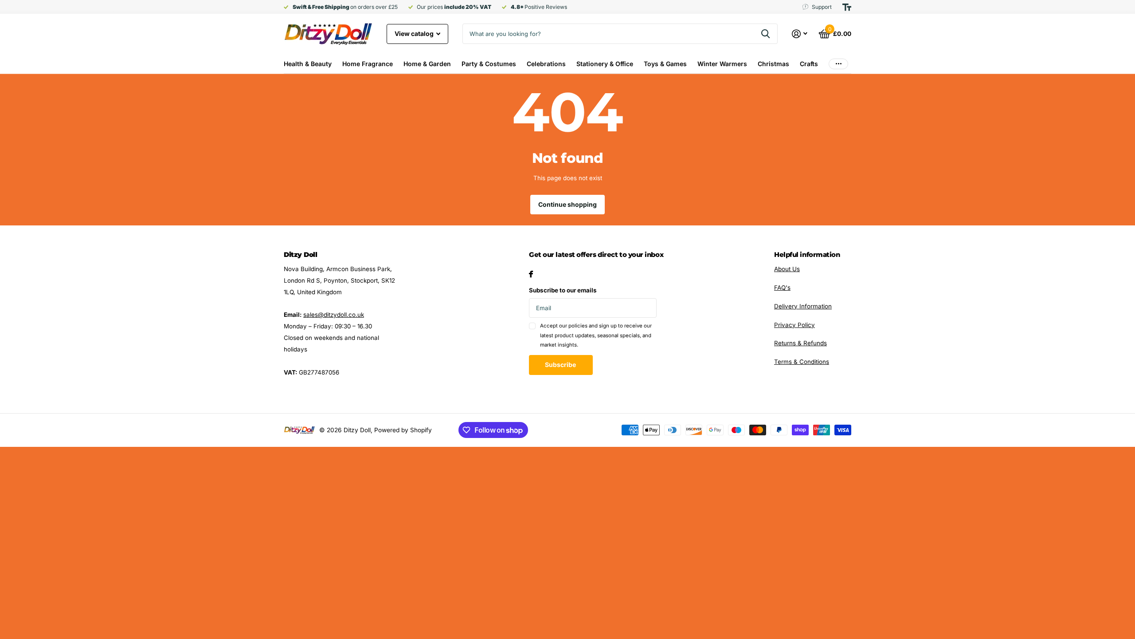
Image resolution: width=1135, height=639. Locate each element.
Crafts (809, 63)
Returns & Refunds (800, 343)
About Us (787, 268)
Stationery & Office (604, 63)
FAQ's (782, 287)
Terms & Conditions (801, 361)
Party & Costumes (489, 63)
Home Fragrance (367, 63)
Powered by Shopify (403, 430)
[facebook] (531, 274)
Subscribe (561, 364)
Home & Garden (427, 63)
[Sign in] (800, 34)
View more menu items (838, 64)
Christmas (773, 63)
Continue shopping (567, 204)
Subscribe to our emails (563, 290)
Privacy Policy (794, 324)
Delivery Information (803, 306)
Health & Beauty (308, 63)
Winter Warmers (722, 63)
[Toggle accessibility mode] (846, 7)
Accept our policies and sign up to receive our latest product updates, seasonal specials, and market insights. (596, 335)
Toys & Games (665, 63)
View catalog (415, 33)
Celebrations (546, 63)
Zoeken (765, 34)
